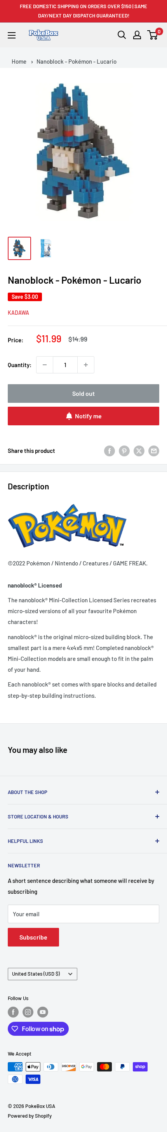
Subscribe (33, 937)
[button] (153, 35)
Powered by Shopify (30, 1116)
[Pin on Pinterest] (124, 450)
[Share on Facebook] (109, 450)
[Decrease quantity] (45, 365)
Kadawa (18, 312)
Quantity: (19, 364)
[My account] (137, 35)
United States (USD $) (36, 974)
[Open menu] (12, 35)
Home (19, 61)
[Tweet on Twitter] (139, 450)
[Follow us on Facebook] (13, 1012)
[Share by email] (153, 450)
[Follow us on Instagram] (28, 1012)
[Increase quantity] (86, 365)
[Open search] (122, 35)
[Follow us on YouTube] (42, 1012)
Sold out (83, 393)
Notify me (88, 416)
